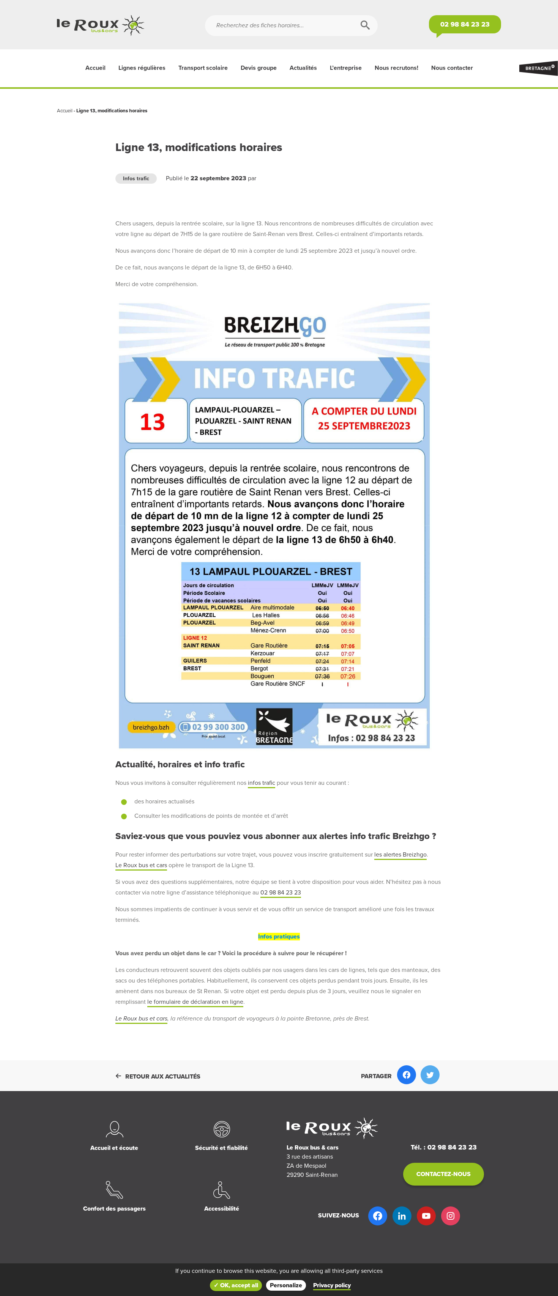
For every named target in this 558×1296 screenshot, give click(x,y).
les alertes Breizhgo (400, 854)
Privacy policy (332, 1285)
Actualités (303, 68)
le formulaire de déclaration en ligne (195, 1002)
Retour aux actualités (162, 1076)
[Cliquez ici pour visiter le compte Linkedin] (401, 1215)
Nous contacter (452, 68)
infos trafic (261, 783)
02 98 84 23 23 (280, 892)
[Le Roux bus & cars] (131, 25)
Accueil (95, 68)
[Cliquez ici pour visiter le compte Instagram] (450, 1215)
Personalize (286, 1285)
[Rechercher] (365, 25)
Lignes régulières (142, 68)
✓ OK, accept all (236, 1285)
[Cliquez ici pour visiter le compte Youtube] (426, 1215)
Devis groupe (259, 68)
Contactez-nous (443, 1174)
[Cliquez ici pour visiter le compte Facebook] (377, 1215)
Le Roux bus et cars (141, 865)
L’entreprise (346, 68)
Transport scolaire (203, 68)
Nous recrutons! (396, 68)
